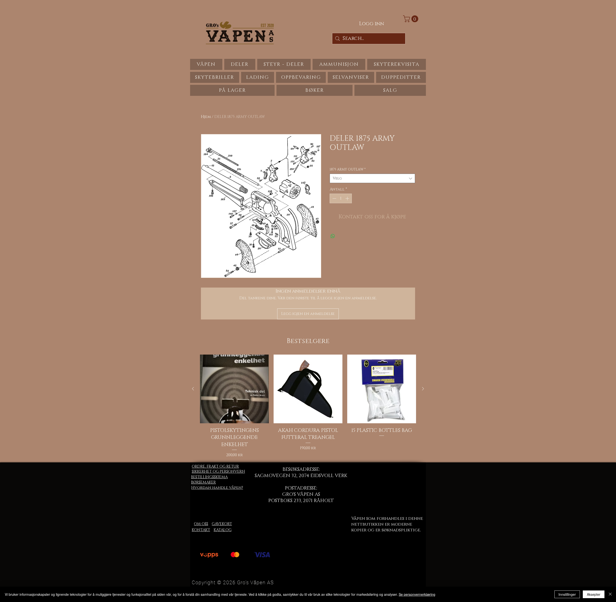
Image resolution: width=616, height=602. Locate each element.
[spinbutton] (340, 198)
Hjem (206, 116)
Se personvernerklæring (417, 594)
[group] (308, 406)
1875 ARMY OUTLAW (348, 169)
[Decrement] (333, 198)
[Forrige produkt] (193, 389)
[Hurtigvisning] (234, 389)
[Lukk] (610, 594)
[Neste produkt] (423, 389)
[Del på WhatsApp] (333, 236)
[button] (411, 18)
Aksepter (593, 594)
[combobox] (372, 178)
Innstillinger (567, 594)
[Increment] (347, 198)
